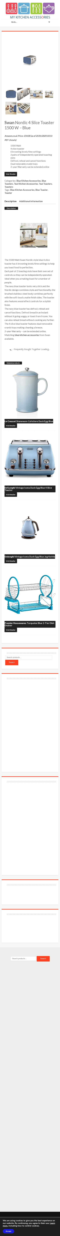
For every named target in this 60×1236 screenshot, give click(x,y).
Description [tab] (11, 201)
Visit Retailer (11, 174)
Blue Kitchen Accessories (28, 180)
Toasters (9, 186)
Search (12, 662)
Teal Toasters (45, 183)
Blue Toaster (41, 190)
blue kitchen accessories (27, 335)
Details (12, 140)
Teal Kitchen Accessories (26, 183)
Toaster (8, 193)
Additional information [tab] (31, 201)
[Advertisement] (27, 724)
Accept (8, 1231)
